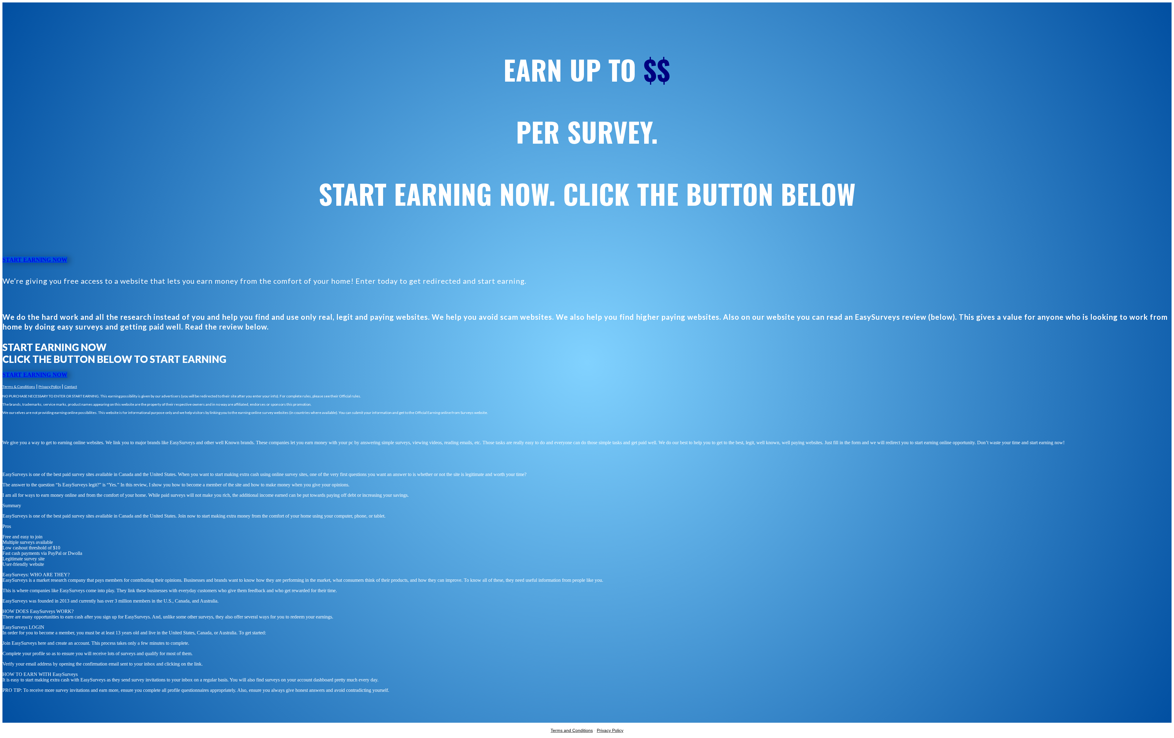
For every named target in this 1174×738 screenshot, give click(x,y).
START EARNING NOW (34, 259)
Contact (70, 386)
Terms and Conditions (572, 730)
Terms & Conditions (18, 386)
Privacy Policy (50, 386)
